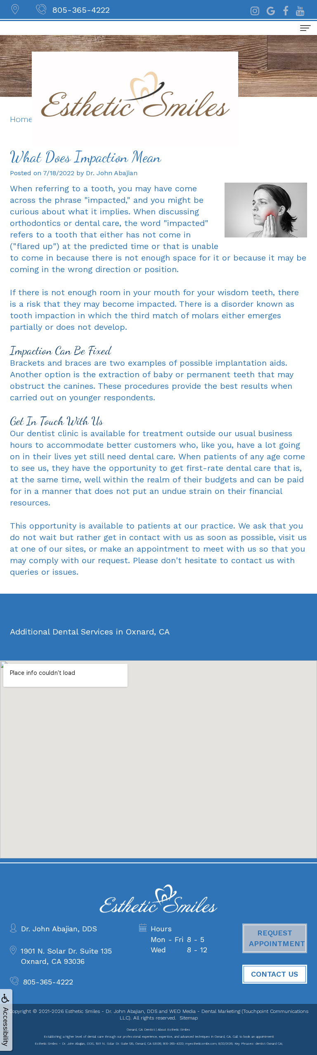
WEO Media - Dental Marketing (204, 1011)
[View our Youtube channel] (300, 10)
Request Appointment (277, 938)
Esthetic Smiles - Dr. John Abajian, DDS (111, 1011)
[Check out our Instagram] (255, 10)
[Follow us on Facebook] (285, 10)
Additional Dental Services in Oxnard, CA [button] (90, 632)
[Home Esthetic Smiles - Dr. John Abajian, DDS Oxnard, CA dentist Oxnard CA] (135, 99)
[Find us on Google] (271, 10)
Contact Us (274, 974)
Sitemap (189, 1018)
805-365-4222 (81, 10)
